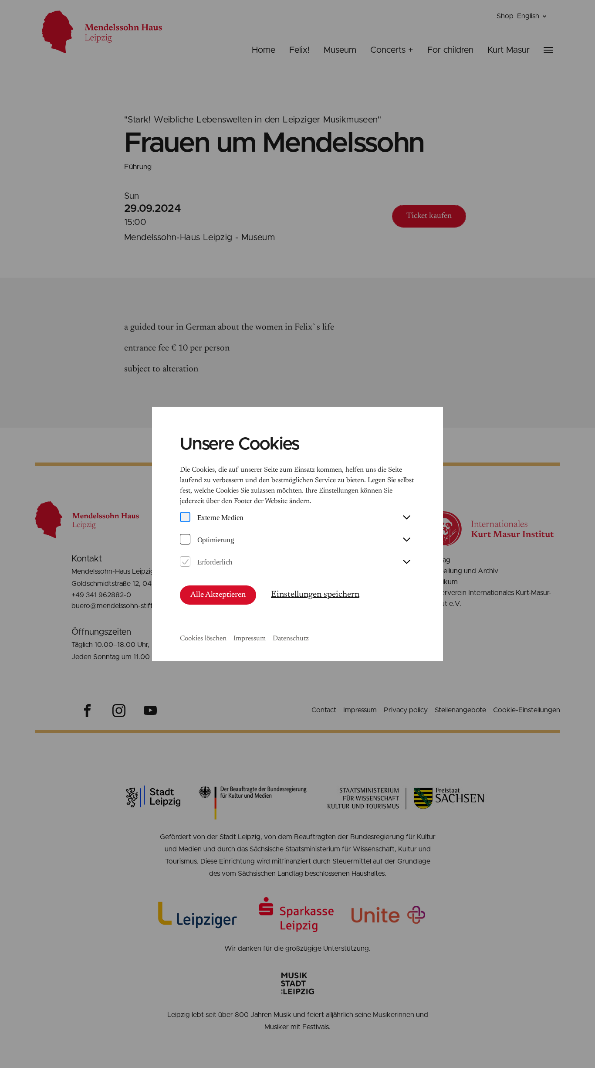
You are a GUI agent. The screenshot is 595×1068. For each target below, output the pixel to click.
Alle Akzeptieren (218, 595)
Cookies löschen (203, 638)
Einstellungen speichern (315, 594)
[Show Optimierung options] (406, 540)
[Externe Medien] (185, 518)
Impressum (249, 638)
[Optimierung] (185, 540)
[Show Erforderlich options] (406, 562)
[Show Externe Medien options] (406, 518)
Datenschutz (291, 638)
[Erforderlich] (185, 562)
